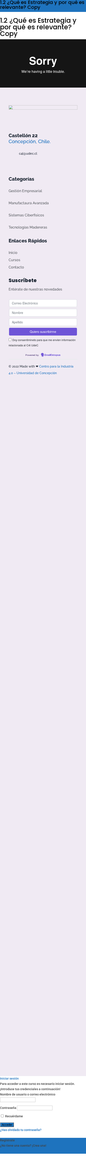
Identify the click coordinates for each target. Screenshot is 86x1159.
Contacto (16, 267)
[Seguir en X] (18, 164)
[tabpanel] (43, 63)
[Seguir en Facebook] (10, 164)
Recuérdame (13, 1116)
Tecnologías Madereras (28, 227)
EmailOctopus (52, 355)
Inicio (13, 253)
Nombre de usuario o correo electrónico (27, 1094)
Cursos (14, 260)
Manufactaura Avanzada (29, 203)
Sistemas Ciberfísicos (26, 215)
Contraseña (8, 1108)
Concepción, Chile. (29, 141)
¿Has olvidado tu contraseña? (20, 1130)
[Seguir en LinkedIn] (35, 164)
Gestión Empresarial (25, 191)
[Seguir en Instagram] (27, 164)
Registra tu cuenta (13, 1151)
